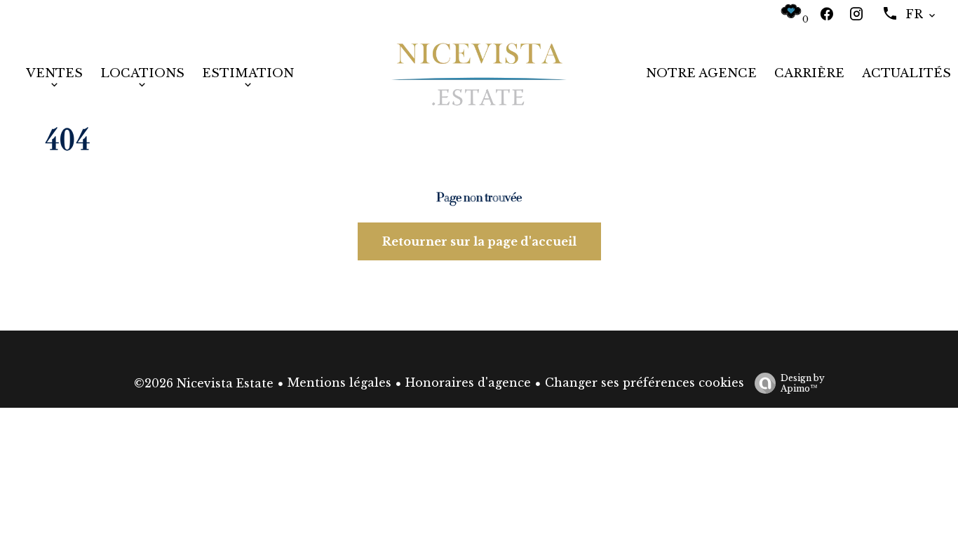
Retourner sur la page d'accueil (479, 241)
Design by (803, 383)
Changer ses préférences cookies (644, 382)
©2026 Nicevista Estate (204, 383)
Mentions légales (339, 382)
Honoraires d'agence (468, 382)
